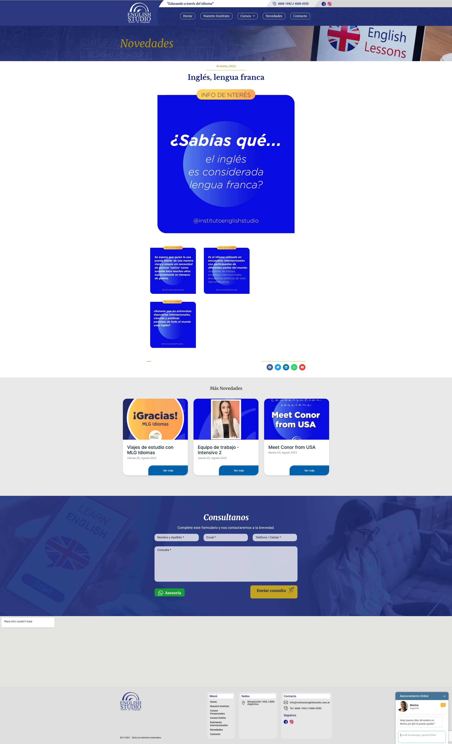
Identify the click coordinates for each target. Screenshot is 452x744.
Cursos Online (218, 717)
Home (187, 16)
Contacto (300, 16)
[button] (270, 367)
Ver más (168, 470)
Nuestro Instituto (216, 16)
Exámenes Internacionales (219, 724)
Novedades (274, 16)
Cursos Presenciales (217, 712)
